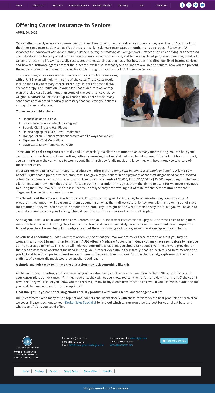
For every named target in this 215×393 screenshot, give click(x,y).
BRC (142, 5)
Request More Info (175, 340)
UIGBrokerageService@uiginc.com (86, 345)
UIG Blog (123, 5)
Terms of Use (90, 371)
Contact (54, 371)
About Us (39, 5)
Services (58, 5)
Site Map (39, 371)
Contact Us (161, 5)
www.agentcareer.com (121, 345)
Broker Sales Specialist (80, 302)
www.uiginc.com (138, 338)
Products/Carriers (79, 5)
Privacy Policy (71, 371)
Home (19, 5)
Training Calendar (102, 5)
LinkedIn (107, 371)
